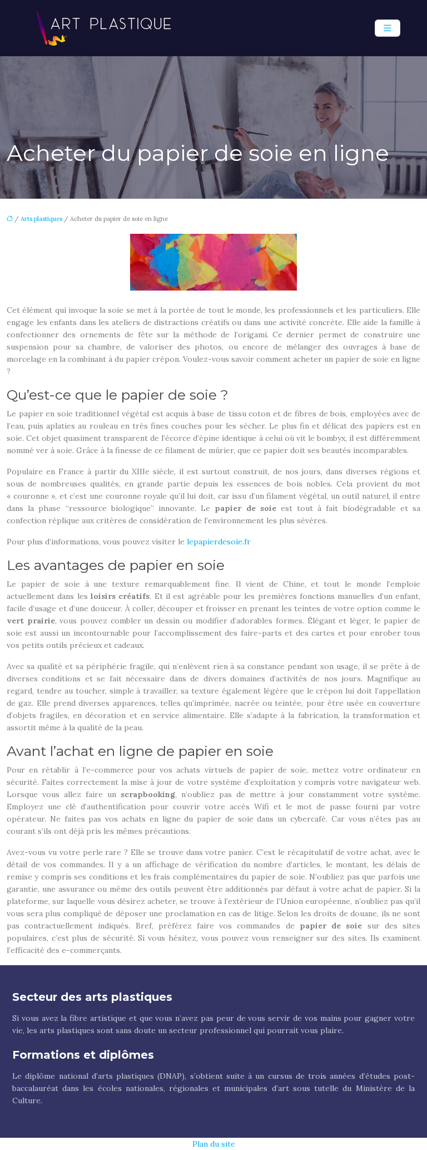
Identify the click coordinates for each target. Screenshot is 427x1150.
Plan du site (213, 1144)
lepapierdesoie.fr (219, 542)
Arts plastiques (41, 219)
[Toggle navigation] (387, 28)
